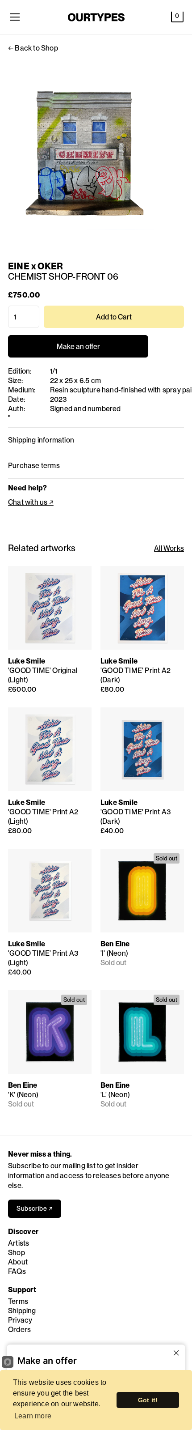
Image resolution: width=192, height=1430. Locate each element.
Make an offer (78, 350)
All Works (169, 548)
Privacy (20, 1320)
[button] (177, 17)
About (18, 1262)
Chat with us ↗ (31, 502)
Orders (19, 1329)
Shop (16, 1252)
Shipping (22, 1311)
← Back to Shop (33, 48)
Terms (18, 1301)
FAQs (17, 1271)
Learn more (32, 1416)
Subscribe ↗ (35, 1208)
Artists (18, 1243)
